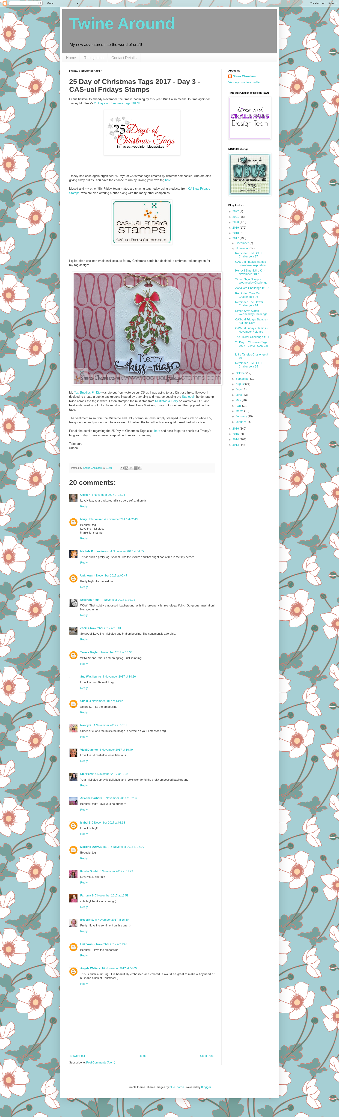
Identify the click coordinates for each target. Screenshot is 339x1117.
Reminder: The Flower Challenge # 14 (249, 304)
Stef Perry (87, 774)
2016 (236, 428)
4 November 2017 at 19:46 (111, 774)
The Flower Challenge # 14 (252, 337)
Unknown (86, 575)
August (240, 384)
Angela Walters (90, 968)
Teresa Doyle (89, 652)
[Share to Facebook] (135, 468)
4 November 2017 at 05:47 (110, 575)
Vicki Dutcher (89, 749)
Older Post (206, 1055)
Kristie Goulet (89, 871)
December (243, 243)
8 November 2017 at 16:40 (112, 919)
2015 (236, 434)
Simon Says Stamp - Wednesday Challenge (251, 281)
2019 (236, 227)
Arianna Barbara (91, 798)
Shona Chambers (244, 76)
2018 (236, 233)
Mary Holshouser (91, 519)
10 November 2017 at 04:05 (119, 968)
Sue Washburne (90, 676)
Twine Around (122, 24)
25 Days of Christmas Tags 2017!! (117, 103)
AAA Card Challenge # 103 (252, 288)
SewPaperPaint (90, 599)
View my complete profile (244, 82)
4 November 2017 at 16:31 (110, 725)
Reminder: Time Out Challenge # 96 (247, 295)
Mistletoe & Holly (166, 401)
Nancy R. (86, 725)
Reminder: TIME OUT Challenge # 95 (248, 364)
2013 (236, 444)
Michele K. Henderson (94, 551)
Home (71, 58)
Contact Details (124, 58)
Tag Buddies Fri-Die (87, 392)
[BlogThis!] (126, 468)
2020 (236, 222)
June (239, 395)
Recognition (94, 58)
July (238, 389)
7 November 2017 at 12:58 (111, 895)
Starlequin (188, 396)
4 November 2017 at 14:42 (106, 701)
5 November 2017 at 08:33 (108, 822)
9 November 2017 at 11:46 (110, 944)
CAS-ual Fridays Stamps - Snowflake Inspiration (251, 263)
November (243, 248)
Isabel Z (85, 822)
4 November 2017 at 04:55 (127, 551)
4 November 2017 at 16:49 (116, 749)
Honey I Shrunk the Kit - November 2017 (250, 272)
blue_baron (177, 1087)
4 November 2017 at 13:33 (115, 652)
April (239, 405)
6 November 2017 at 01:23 (116, 871)
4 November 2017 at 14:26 (119, 676)
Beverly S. (87, 919)
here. (168, 180)
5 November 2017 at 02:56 (120, 798)
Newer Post (77, 1055)
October (241, 373)
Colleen (85, 494)
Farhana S (87, 895)
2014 (236, 439)
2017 (236, 238)
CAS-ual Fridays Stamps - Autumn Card (251, 321)
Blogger (206, 1087)
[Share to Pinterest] (139, 468)
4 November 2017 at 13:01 (104, 628)
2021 (236, 216)
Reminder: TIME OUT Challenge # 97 (248, 255)
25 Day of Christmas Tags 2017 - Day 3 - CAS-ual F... (251, 346)
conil (83, 628)
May (239, 400)
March (240, 411)
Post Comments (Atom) (100, 1062)
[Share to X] (131, 468)
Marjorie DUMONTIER (94, 846)
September (243, 378)
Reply (84, 506)
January (241, 422)
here (157, 431)
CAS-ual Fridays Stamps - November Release (251, 330)
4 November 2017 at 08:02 (118, 599)
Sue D (84, 701)
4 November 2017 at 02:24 (108, 494)
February (242, 416)
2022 (236, 211)
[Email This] (122, 468)
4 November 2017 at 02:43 (121, 519)
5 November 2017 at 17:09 (127, 846)
